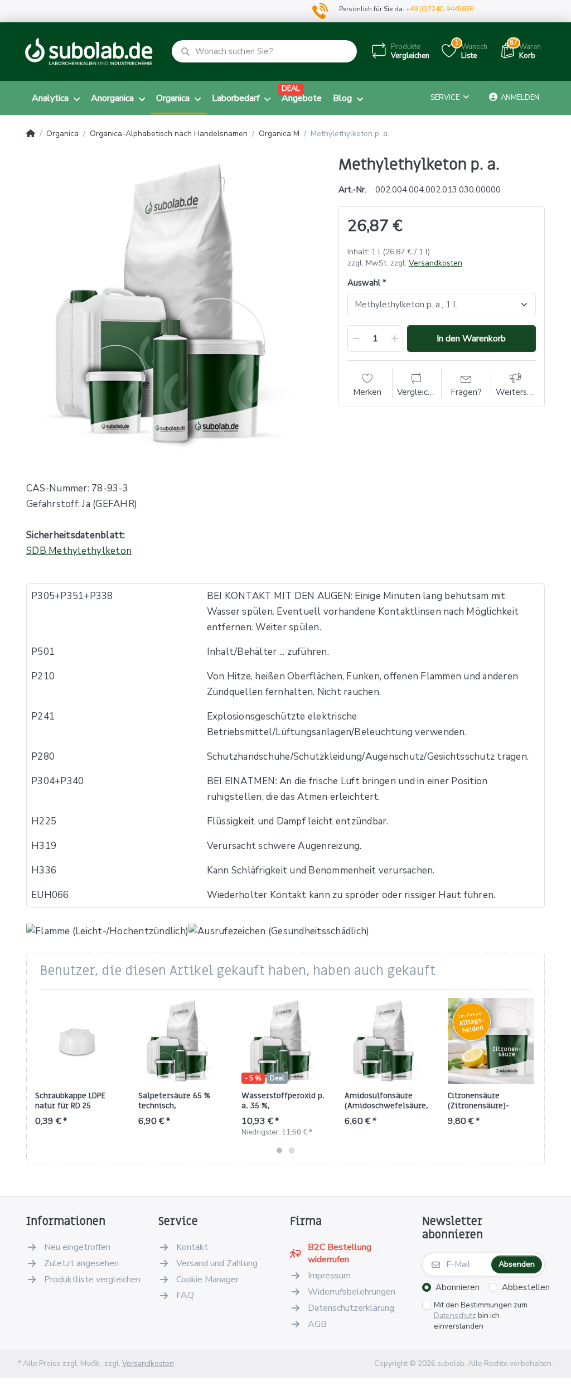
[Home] (30, 133)
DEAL (291, 89)
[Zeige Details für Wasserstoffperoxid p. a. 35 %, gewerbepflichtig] (284, 1041)
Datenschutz (455, 1315)
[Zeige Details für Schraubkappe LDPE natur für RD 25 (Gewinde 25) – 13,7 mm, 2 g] (78, 1041)
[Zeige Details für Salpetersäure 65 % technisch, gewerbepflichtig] (181, 1041)
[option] (174, 304)
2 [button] (291, 1150)
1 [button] (279, 1150)
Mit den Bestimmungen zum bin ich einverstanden (481, 1315)
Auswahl (363, 283)
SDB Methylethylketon (79, 550)
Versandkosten (435, 263)
